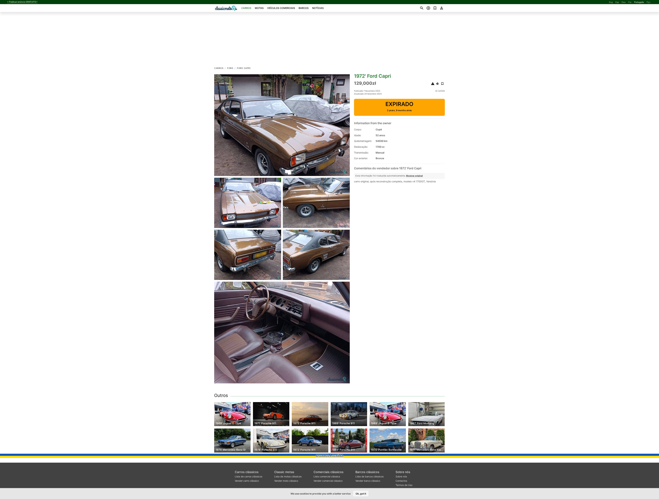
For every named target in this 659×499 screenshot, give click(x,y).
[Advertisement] (329, 40)
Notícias (318, 8)
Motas (259, 8)
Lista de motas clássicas (288, 476)
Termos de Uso (404, 485)
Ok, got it (361, 493)
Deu (624, 2)
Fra (629, 2)
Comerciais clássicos (328, 472)
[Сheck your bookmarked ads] (435, 8)
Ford (230, 68)
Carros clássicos (246, 472)
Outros (221, 395)
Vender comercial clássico (328, 480)
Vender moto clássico (286, 480)
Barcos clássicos (367, 472)
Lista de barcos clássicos (369, 476)
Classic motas (284, 472)
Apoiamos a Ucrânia (329, 455)
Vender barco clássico (367, 480)
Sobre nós (403, 472)
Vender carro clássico (247, 480)
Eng (611, 2)
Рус (648, 2)
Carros (246, 8)
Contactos (401, 480)
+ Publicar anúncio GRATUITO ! (22, 2)
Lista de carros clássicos (248, 476)
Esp (617, 2)
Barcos (304, 8)
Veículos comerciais (281, 8)
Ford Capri (244, 68)
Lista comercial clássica (327, 476)
